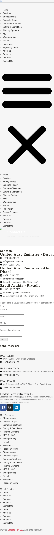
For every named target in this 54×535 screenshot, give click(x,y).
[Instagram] (10, 407)
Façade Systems (10, 47)
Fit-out (6, 40)
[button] (27, 118)
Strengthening (9, 16)
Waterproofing (9, 37)
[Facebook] (3, 407)
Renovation (8, 44)
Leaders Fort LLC (15, 530)
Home (5, 10)
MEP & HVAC (9, 435)
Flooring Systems (11, 30)
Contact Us (8, 61)
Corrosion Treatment (12, 23)
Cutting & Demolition (12, 27)
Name (3, 309)
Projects (7, 54)
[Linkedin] (16, 407)
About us (7, 51)
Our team (7, 57)
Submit (3, 339)
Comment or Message (10, 330)
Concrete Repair (10, 20)
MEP (5, 34)
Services (7, 13)
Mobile (3, 323)
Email (3, 316)
